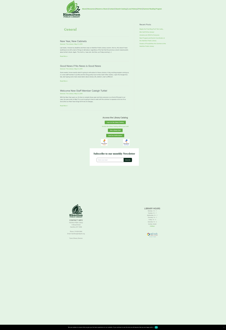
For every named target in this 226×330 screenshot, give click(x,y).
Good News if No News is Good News (80, 66)
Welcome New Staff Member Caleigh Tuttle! (83, 90)
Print (140, 9)
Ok (156, 327)
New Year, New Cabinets (73, 41)
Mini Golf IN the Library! (146, 32)
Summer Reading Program (152, 9)
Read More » (64, 56)
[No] (224, 327)
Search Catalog (121, 9)
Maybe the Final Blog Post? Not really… (151, 29)
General (62, 44)
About (84, 9)
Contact (111, 9)
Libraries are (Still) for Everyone (149, 35)
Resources (91, 9)
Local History (132, 9)
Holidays (152, 226)
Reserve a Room (102, 9)
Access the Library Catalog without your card (115, 126)
